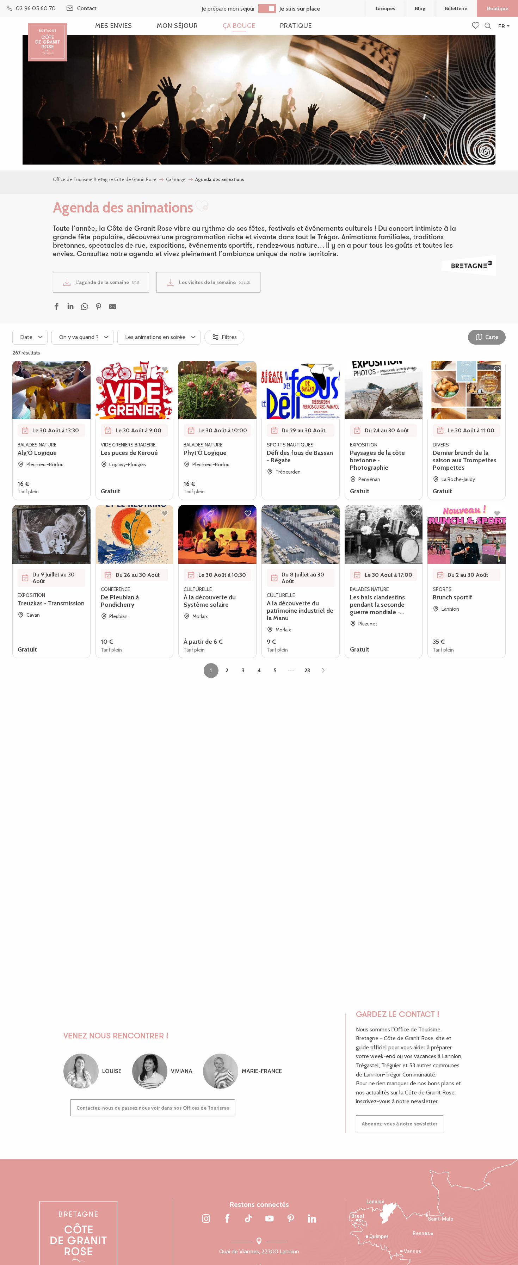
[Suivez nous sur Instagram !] (206, 1219)
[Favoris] (476, 26)
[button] (488, 26)
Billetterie (456, 8)
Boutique (497, 8)
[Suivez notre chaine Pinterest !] (290, 1219)
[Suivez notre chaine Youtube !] (269, 1219)
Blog (420, 8)
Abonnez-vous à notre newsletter (399, 1124)
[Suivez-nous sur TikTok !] (248, 1219)
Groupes (385, 8)
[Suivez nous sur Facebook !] (227, 1219)
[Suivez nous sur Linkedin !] (311, 1219)
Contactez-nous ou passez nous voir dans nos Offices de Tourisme (152, 1108)
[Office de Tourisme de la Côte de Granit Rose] (47, 36)
